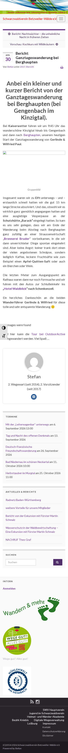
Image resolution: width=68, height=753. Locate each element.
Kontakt (46, 727)
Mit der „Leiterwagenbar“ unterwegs (27, 424)
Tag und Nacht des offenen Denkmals (28, 435)
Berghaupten (31, 135)
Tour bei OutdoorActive (48, 334)
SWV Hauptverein (53, 709)
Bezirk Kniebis (20, 720)
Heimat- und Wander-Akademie (45, 716)
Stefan (10, 66)
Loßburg (32, 723)
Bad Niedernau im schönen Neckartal (27, 461)
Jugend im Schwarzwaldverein (46, 713)
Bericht (30, 66)
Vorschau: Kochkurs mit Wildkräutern (32, 44)
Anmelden (9, 588)
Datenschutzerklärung (53, 731)
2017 (22, 66)
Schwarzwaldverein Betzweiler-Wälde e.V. (30, 18)
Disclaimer (47, 735)
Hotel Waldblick (15, 288)
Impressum (49, 723)
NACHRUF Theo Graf (18, 539)
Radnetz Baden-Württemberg (23, 499)
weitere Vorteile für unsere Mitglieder (28, 507)
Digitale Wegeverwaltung (48, 720)
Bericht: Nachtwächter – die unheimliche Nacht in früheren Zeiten (36, 35)
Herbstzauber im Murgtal (20, 473)
